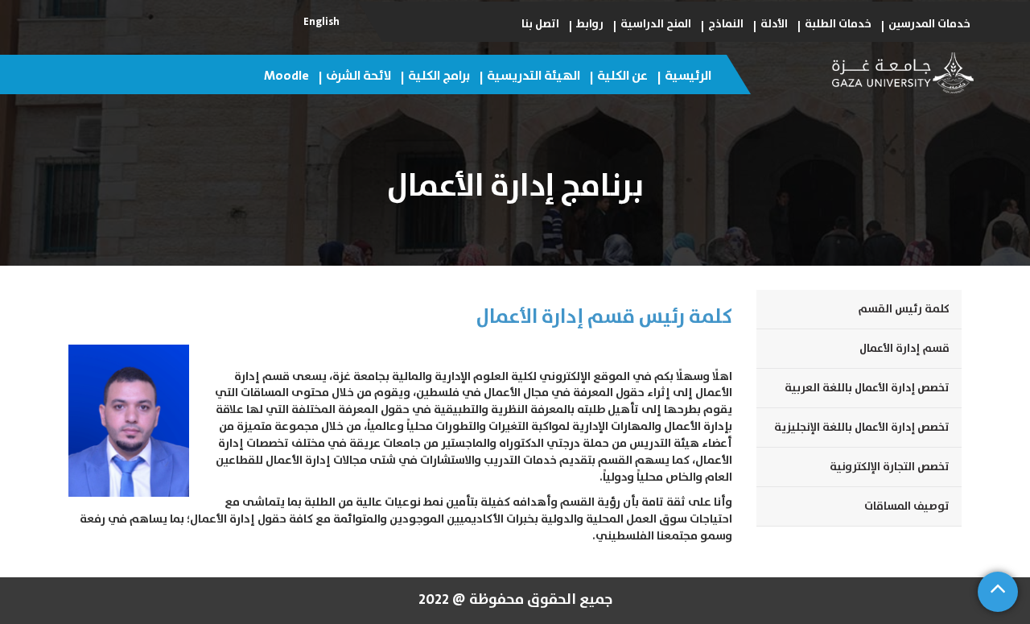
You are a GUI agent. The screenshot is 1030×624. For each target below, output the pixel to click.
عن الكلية (622, 75)
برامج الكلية (439, 75)
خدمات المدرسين (929, 24)
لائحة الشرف (358, 75)
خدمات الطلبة (838, 24)
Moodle (286, 75)
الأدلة (774, 24)
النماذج (726, 24)
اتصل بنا (540, 24)
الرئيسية (688, 75)
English (321, 22)
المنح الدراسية (655, 24)
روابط (590, 24)
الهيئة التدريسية (533, 75)
